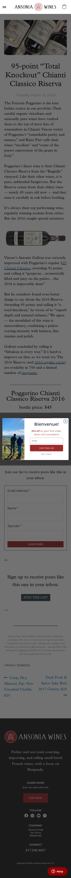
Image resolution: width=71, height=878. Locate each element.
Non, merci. (46, 454)
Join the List (46, 448)
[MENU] (4, 7)
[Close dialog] (65, 421)
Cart (64, 6)
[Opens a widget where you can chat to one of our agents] (57, 871)
